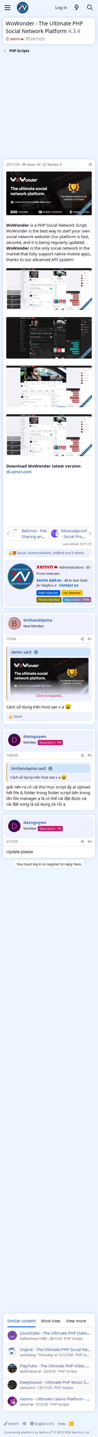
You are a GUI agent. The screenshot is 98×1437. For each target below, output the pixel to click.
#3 (90, 755)
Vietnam (53, 573)
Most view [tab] (50, 1320)
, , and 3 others (50, 553)
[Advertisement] (49, 107)
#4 (90, 841)
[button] (24, 1424)
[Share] (90, 165)
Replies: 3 (54, 164)
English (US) (44, 1423)
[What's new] (77, 8)
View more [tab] (76, 1320)
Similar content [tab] (21, 1320)
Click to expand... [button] (49, 695)
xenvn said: (21, 652)
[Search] (90, 8)
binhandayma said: (29, 768)
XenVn (13, 1423)
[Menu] (7, 8)
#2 (90, 639)
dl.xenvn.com (19, 471)
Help (62, 1423)
